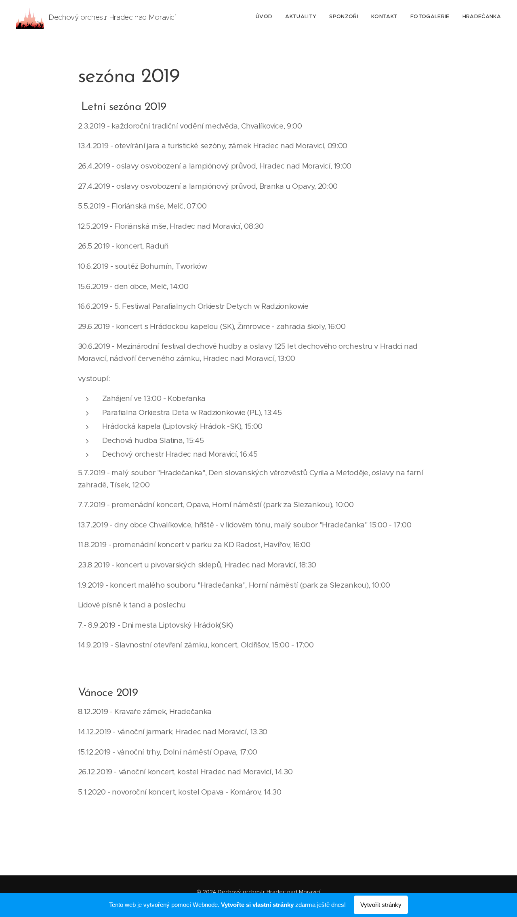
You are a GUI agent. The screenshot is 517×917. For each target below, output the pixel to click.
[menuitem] (266, 16)
